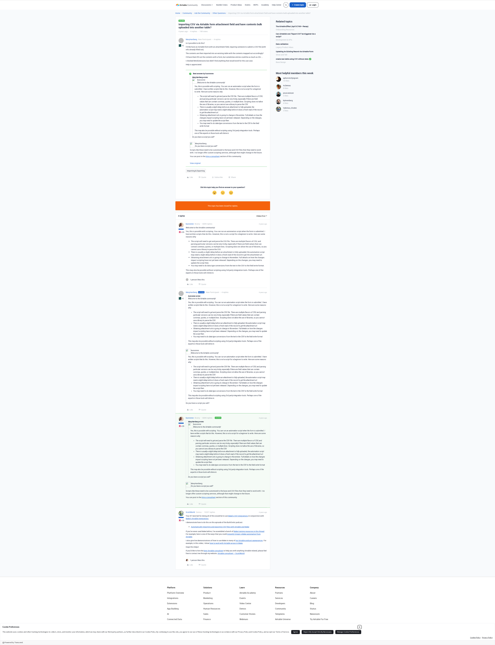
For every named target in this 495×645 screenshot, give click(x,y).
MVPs (255, 5)
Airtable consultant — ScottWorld (231, 553)
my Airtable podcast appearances (249, 540)
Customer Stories (247, 614)
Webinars (244, 619)
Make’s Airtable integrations (197, 518)
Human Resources (211, 608)
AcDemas (287, 85)
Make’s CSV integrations (238, 516)
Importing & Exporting (196, 171)
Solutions (207, 587)
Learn (242, 587)
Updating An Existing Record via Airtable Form (294, 51)
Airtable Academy (248, 592)
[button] (298, 4)
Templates (280, 614)
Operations (208, 603)
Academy (265, 5)
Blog (312, 603)
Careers (313, 598)
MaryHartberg (191, 39)
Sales (205, 614)
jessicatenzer (288, 93)
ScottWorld (190, 512)
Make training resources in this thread (249, 531)
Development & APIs (284, 40)
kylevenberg (288, 100)
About (312, 592)
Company (314, 587)
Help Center (276, 5)
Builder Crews (222, 5)
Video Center (245, 603)
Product (207, 592)
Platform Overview (175, 592)
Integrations (172, 598)
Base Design (281, 62)
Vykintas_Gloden (290, 108)
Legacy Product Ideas (284, 47)
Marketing (208, 598)
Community (187, 13)
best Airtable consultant (213, 550)
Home (177, 13)
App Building (173, 608)
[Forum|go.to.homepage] (186, 4)
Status (313, 608)
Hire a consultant (213, 156)
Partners (279, 592)
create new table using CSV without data (292, 59)
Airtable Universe (283, 619)
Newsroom (315, 614)
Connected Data (174, 619)
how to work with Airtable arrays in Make (226, 543)
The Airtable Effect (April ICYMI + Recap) (292, 26)
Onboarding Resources (285, 29)
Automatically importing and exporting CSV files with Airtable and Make (220, 527)
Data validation (282, 44)
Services (279, 598)
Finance (207, 619)
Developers (280, 603)
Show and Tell (281, 54)
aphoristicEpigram (290, 78)
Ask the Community (202, 13)
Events (247, 5)
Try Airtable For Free (319, 619)
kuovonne (190, 224)
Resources (280, 587)
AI (168, 614)
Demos (243, 608)
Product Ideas (236, 5)
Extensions (172, 603)
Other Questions (219, 13)
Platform (171, 587)
